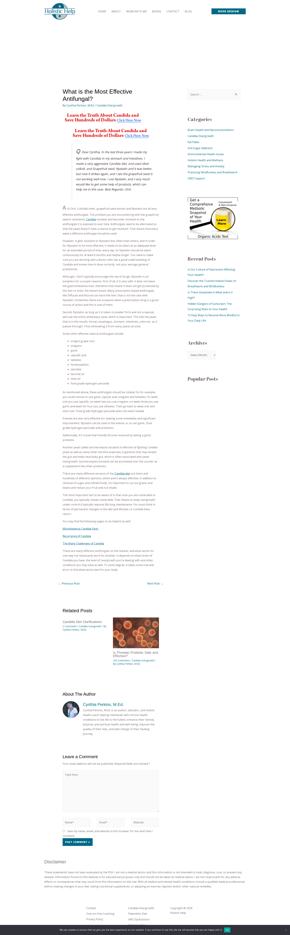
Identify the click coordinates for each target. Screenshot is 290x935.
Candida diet (122, 473)
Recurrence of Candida (77, 536)
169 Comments (121, 660)
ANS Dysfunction (139, 919)
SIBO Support (196, 178)
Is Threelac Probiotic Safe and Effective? (135, 654)
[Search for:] (214, 94)
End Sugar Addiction (200, 148)
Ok (227, 929)
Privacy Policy (94, 919)
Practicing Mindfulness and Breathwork (212, 172)
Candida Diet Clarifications (82, 622)
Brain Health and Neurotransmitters (211, 130)
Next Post (155, 583)
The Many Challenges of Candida (83, 543)
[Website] (145, 823)
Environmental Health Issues (206, 154)
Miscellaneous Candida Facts (80, 529)
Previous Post (69, 583)
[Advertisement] (145, 47)
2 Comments (70, 626)
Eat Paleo (193, 142)
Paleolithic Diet (137, 913)
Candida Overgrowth (109, 105)
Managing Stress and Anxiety (206, 166)
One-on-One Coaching (100, 913)
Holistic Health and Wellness (205, 160)
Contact (91, 908)
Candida (91, 219)
